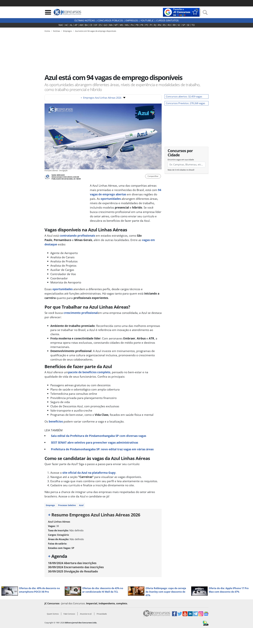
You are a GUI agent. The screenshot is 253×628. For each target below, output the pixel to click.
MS (121, 25)
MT (116, 25)
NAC (61, 25)
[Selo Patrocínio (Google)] (181, 12)
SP (183, 25)
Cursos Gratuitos (167, 20)
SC (179, 25)
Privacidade (102, 613)
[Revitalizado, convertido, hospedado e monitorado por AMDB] (205, 623)
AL (71, 25)
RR (174, 25)
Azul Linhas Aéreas (59, 521)
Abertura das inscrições (72, 563)
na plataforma (89, 473)
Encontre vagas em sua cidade (181, 159)
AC (66, 25)
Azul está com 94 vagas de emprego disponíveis (95, 31)
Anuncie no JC (86, 613)
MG (127, 25)
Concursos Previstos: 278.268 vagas (185, 103)
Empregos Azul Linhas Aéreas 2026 (101, 97)
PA (132, 25)
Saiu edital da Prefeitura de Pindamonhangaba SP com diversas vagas (98, 436)
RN (159, 25)
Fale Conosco (69, 613)
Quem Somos (53, 613)
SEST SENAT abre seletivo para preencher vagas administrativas (94, 442)
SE (188, 25)
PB (137, 25)
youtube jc (147, 20)
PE (146, 25)
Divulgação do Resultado (73, 571)
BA (86, 25)
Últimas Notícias (84, 20)
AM (81, 25)
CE (91, 25)
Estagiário (63, 534)
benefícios (56, 421)
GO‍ (105, 25)
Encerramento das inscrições (76, 567)
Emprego (50, 505)
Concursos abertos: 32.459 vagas (184, 96)
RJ (155, 25)
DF (95, 25)
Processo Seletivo (67, 505)
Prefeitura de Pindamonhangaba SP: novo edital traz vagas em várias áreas (102, 449)
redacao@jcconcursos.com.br (65, 177)
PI (151, 25)
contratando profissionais (77, 236)
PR (141, 25)
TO (193, 25)
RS (164, 25)
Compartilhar (153, 176)
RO (169, 25)
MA (111, 25)
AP (76, 25)
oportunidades (111, 199)
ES (100, 25)
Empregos (131, 20)
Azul (81, 505)
